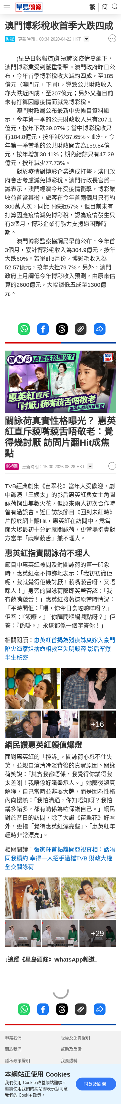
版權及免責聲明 (75, 1037)
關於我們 (13, 1049)
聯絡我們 (13, 1037)
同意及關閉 (95, 1084)
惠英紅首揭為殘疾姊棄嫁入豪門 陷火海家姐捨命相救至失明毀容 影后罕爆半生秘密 (60, 649)
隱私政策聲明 (17, 1060)
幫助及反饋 (71, 1049)
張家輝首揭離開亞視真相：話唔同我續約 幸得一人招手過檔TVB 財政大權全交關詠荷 (60, 858)
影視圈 (12, 467)
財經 (10, 39)
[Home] (29, 7)
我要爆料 (69, 1060)
